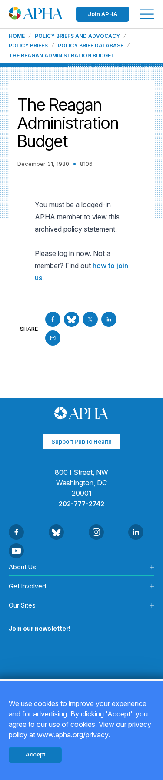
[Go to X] (90, 319)
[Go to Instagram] (96, 532)
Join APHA (102, 13)
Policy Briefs (28, 46)
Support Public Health (81, 441)
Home (17, 36)
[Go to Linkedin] (108, 319)
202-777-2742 (81, 504)
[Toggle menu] (147, 14)
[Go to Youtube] (16, 550)
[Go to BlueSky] (71, 319)
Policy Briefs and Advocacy (77, 36)
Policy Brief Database (90, 46)
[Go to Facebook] (52, 319)
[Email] (52, 338)
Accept (35, 754)
